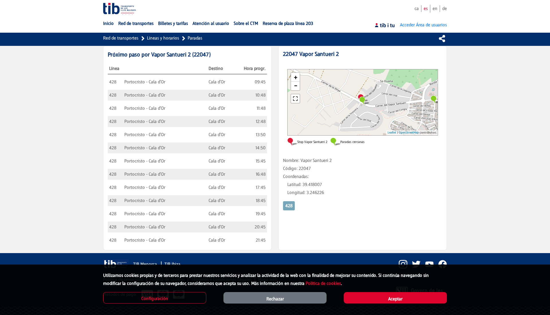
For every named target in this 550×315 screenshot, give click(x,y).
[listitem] (400, 264)
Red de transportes (120, 38)
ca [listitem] (417, 8)
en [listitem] (435, 8)
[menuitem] (108, 23)
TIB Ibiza (172, 264)
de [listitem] (444, 8)
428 (288, 205)
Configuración (154, 298)
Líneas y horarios (163, 38)
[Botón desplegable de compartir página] (442, 38)
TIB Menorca (145, 264)
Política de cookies (323, 283)
